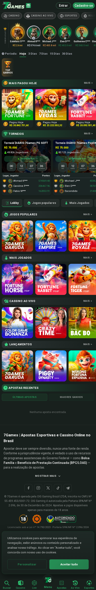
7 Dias (43, 53)
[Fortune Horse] (17, 279)
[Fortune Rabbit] (51, 279)
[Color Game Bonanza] (17, 322)
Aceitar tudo (69, 564)
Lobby (14, 203)
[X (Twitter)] (48, 488)
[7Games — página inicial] (13, 5)
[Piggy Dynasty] (51, 365)
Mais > (88, 82)
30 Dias (67, 53)
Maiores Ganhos (71, 397)
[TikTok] (58, 488)
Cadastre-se (84, 5)
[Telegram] (68, 488)
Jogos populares (44, 203)
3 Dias (32, 53)
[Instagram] (38, 488)
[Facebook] (28, 488)
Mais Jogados (79, 203)
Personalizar (27, 564)
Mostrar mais (45, 475)
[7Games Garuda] (17, 236)
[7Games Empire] (51, 236)
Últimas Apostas (25, 397)
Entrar (63, 5)
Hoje (22, 53)
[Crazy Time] (51, 322)
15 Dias (55, 53)
